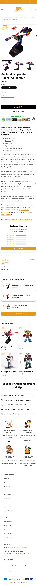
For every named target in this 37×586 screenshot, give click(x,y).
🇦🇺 (9, 441)
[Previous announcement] (2, 2)
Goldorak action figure (25, 219)
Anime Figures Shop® (7, 17)
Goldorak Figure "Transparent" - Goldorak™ (9, 372)
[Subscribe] (29, 571)
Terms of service (8, 511)
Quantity (3, 92)
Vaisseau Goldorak (9, 88)
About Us (6, 478)
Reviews (6, 503)
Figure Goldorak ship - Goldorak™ (22, 295)
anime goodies (6, 214)
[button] (2, 9)
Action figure (13, 219)
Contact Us (7, 486)
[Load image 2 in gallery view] (18, 66)
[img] (5, 260)
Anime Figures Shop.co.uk (20, 582)
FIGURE (16, 17)
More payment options (18, 111)
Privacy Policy (8, 521)
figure (28, 212)
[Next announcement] (35, 2)
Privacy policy (8, 494)
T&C (5, 507)
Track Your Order (8, 538)
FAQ (5, 490)
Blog (5, 482)
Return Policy (8, 525)
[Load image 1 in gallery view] (7, 66)
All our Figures (24, 17)
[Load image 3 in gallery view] (30, 66)
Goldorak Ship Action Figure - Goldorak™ (23, 285)
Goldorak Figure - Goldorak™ (21, 305)
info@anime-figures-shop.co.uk (18, 547)
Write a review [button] (18, 248)
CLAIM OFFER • (18, 314)
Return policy (8, 498)
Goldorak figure (6, 207)
